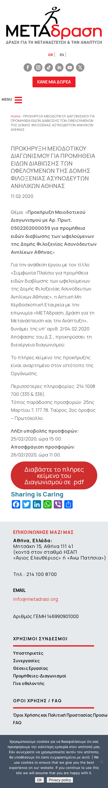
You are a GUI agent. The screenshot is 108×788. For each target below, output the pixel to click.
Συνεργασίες (26, 661)
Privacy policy (60, 780)
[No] (101, 761)
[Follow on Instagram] (38, 67)
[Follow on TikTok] (49, 67)
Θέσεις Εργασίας (30, 668)
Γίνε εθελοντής (28, 683)
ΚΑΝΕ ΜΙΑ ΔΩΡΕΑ (54, 82)
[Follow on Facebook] (28, 67)
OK (39, 780)
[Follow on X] (80, 67)
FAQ (17, 723)
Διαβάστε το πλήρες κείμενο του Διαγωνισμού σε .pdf (54, 475)
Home (15, 116)
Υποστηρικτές (28, 653)
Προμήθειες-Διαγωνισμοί (39, 676)
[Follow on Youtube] (70, 67)
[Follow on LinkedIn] (59, 67)
